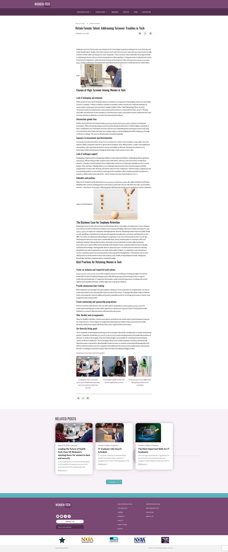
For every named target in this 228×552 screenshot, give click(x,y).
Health (120, 520)
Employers (100, 12)
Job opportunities (125, 504)
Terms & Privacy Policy (61, 548)
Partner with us (152, 508)
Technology (123, 508)
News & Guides (80, 23)
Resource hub (83, 12)
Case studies (122, 524)
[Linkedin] (57, 516)
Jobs (136, 12)
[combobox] (75, 527)
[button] (140, 33)
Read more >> (63, 470)
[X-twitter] (65, 516)
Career (120, 512)
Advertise (146, 12)
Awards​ (115, 12)
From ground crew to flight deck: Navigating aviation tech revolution (140, 382)
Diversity (121, 516)
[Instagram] (69, 516)
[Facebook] (61, 516)
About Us (149, 516)
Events (126, 12)
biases (141, 131)
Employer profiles (153, 504)
